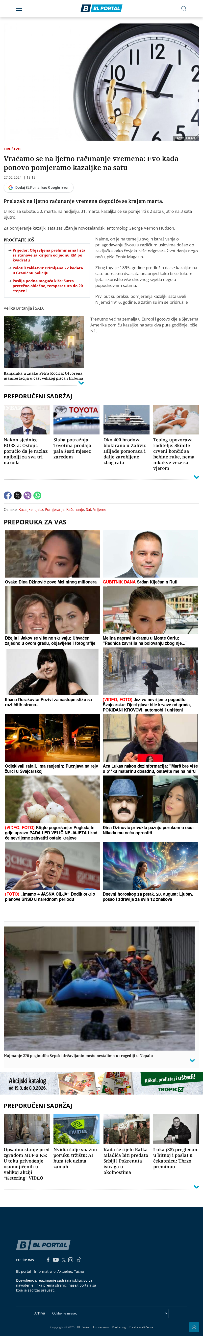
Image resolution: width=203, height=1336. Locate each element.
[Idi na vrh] (194, 1327)
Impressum (101, 1327)
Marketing (119, 1327)
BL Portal (83, 1327)
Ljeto (38, 509)
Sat (88, 509)
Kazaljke (25, 509)
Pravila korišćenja (141, 1327)
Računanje (75, 509)
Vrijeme (99, 509)
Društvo (12, 149)
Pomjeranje (54, 509)
